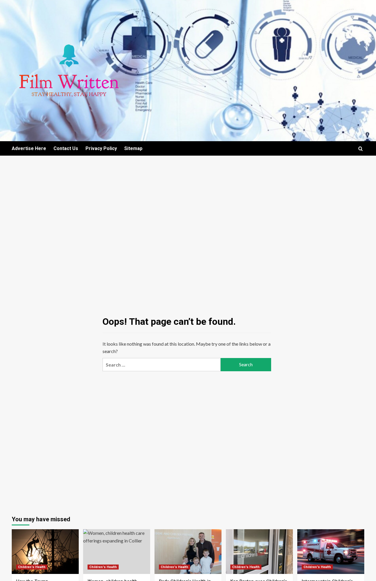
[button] (360, 149)
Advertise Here (29, 148)
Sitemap (133, 148)
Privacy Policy (101, 148)
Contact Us (65, 148)
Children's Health (32, 567)
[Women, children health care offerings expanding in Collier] (116, 551)
